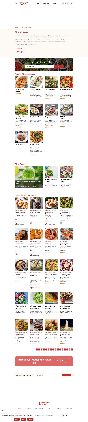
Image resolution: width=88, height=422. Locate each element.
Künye (19, 408)
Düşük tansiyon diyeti (21, 49)
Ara (58, 66)
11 (62, 349)
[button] (71, 164)
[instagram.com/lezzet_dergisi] (67, 361)
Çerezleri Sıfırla (69, 408)
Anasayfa (17, 27)
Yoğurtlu (27, 39)
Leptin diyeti (19, 48)
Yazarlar (55, 3)
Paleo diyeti (19, 52)
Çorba (16, 39)
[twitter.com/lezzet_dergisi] (63, 361)
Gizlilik (49, 408)
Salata (19, 39)
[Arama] (72, 3)
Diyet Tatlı (23, 39)
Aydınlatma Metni (39, 408)
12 (64, 349)
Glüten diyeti (19, 47)
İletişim (29, 408)
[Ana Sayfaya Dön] (44, 403)
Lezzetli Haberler (46, 3)
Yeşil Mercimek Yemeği (40, 37)
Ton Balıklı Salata (49, 37)
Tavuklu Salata (56, 37)
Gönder (66, 375)
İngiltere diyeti (20, 51)
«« (36, 349)
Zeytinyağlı (32, 39)
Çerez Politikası (59, 408)
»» (71, 349)
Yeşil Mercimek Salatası (30, 37)
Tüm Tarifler (37, 3)
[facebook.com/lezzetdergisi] (58, 361)
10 (60, 349)
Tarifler (22, 27)
